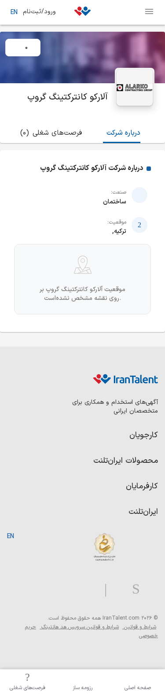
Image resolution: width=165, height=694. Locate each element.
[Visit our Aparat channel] (88, 589)
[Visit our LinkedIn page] (149, 589)
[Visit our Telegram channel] (102, 589)
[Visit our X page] (116, 589)
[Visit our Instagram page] (132, 589)
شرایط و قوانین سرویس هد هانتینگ (79, 627)
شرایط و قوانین (139, 627)
